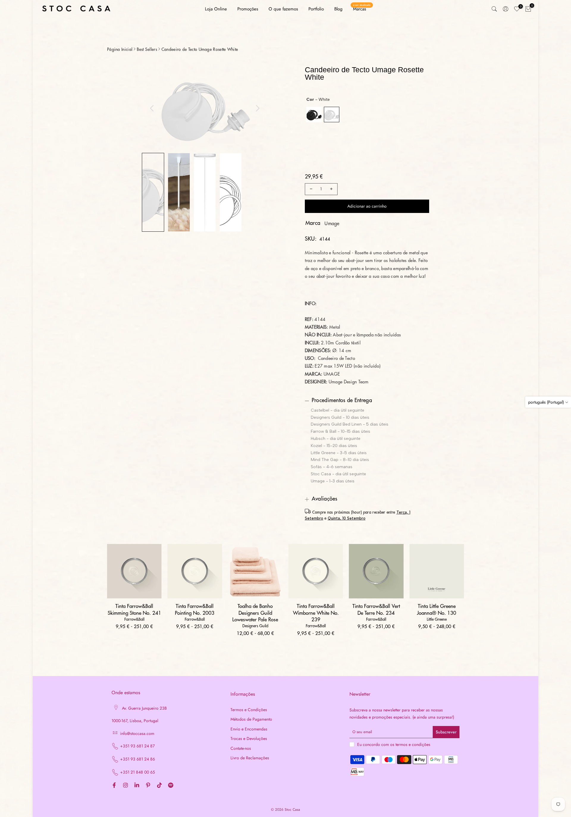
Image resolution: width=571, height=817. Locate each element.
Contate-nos (240, 748)
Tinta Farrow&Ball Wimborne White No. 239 (316, 613)
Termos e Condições (248, 710)
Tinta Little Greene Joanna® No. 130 (436, 609)
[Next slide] (257, 108)
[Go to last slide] (152, 108)
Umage (332, 223)
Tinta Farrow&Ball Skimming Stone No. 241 (134, 609)
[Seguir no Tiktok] (159, 785)
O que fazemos (283, 9)
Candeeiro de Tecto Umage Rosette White (199, 49)
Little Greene (437, 619)
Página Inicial (119, 49)
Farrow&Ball (134, 619)
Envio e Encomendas (248, 729)
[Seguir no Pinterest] (148, 785)
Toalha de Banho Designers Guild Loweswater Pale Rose (255, 613)
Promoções (247, 9)
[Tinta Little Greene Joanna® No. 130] (437, 571)
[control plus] (332, 189)
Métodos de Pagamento (251, 719)
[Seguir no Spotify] (170, 785)
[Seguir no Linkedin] (136, 785)
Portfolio (316, 9)
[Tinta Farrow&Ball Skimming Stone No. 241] (134, 571)
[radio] (314, 114)
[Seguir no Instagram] (125, 785)
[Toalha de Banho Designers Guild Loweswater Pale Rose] (255, 571)
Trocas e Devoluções (248, 738)
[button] (153, 192)
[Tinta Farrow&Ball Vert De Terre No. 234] (376, 571)
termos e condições (413, 744)
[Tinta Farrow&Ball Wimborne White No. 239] (315, 571)
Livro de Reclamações (249, 758)
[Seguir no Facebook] (114, 785)
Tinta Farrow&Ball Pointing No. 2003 (194, 609)
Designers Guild (255, 626)
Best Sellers (147, 49)
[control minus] (310, 189)
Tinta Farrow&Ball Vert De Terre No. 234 (376, 609)
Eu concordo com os (393, 744)
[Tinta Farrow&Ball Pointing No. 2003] (194, 571)
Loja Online (216, 9)
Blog (338, 9)
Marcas (362, 8)
